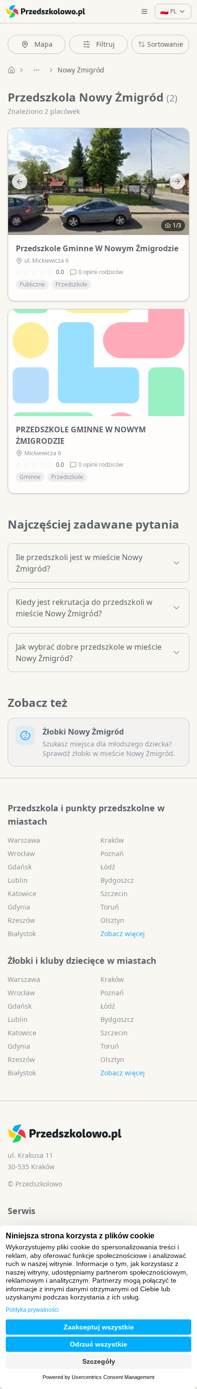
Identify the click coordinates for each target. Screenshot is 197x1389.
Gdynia (19, 906)
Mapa (43, 44)
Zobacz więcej (122, 933)
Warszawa (24, 840)
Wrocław (21, 853)
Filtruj (105, 44)
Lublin (18, 880)
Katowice (22, 893)
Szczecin (114, 893)
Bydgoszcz (117, 880)
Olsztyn (112, 920)
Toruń (109, 906)
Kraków (112, 840)
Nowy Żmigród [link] (80, 69)
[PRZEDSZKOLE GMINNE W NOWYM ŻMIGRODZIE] (98, 362)
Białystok (22, 933)
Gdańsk (20, 866)
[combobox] (160, 44)
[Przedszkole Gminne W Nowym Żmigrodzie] (98, 181)
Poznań (112, 853)
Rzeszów (21, 920)
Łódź (107, 866)
